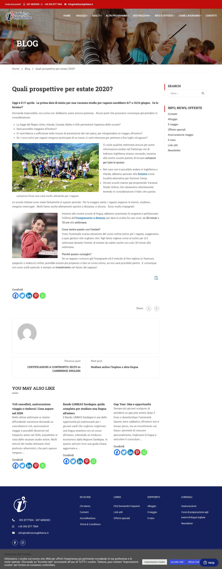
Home (66, 15)
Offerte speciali (177, 129)
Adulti (96, 15)
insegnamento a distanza (90, 218)
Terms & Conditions (90, 524)
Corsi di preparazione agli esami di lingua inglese (194, 515)
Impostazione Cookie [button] (154, 562)
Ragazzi (81, 15)
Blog (27, 68)
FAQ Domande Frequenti (127, 506)
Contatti (211, 15)
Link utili (173, 145)
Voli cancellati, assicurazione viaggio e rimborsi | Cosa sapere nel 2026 (32, 408)
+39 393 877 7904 (53, 4)
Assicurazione (188, 506)
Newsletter (174, 150)
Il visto (172, 140)
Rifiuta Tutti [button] (193, 562)
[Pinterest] (36, 296)
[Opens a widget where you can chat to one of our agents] (209, 563)
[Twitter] (22, 296)
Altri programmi (116, 15)
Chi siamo (85, 506)
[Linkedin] (29, 296)
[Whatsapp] (43, 296)
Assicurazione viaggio (180, 134)
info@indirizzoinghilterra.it (80, 4)
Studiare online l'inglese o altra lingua (114, 367)
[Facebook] (15, 296)
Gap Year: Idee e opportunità (132, 404)
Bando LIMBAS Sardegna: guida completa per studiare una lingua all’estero (84, 408)
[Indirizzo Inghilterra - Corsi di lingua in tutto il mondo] (18, 15)
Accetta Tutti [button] (177, 562)
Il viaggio (173, 124)
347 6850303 (33, 4)
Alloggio (173, 119)
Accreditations (87, 518)
